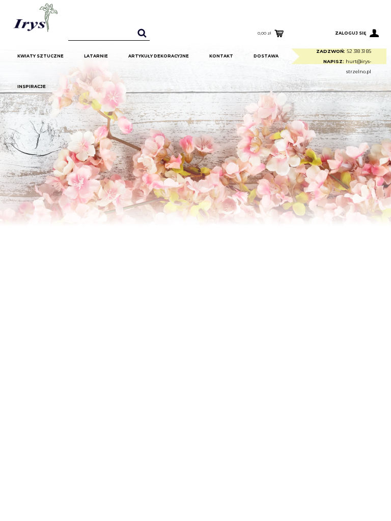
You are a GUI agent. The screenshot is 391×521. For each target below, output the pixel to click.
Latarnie (96, 56)
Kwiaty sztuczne (40, 56)
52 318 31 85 (359, 51)
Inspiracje (31, 86)
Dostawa (266, 56)
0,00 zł (264, 33)
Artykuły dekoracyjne (158, 56)
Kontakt (221, 56)
